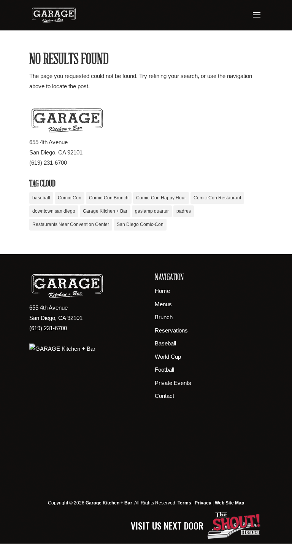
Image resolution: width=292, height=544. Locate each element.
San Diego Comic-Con (140, 224)
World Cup (168, 356)
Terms (184, 503)
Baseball (165, 343)
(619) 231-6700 (48, 162)
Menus (163, 304)
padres (183, 211)
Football (164, 369)
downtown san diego (53, 211)
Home (162, 291)
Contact (164, 396)
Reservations (171, 330)
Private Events (173, 383)
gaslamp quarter (152, 211)
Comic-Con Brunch (109, 197)
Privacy (203, 503)
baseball (41, 197)
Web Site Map (229, 503)
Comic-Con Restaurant (217, 197)
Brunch (164, 317)
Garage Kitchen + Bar (105, 211)
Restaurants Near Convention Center (70, 224)
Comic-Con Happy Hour (161, 197)
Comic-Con (69, 197)
